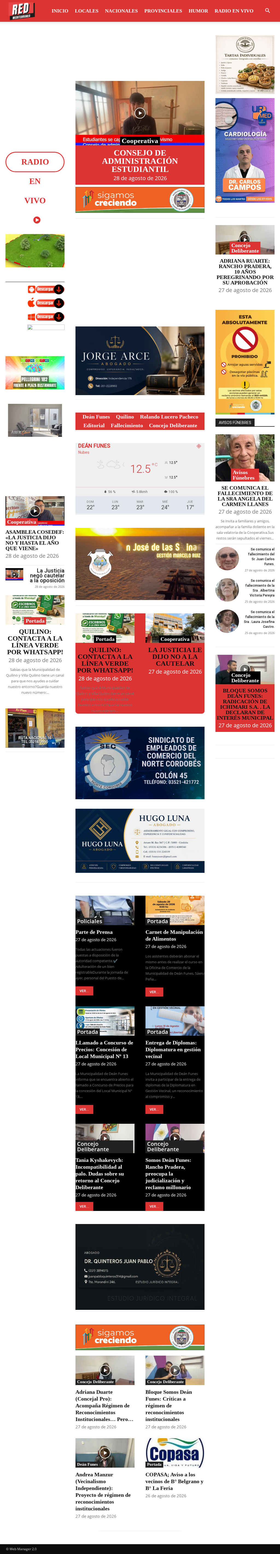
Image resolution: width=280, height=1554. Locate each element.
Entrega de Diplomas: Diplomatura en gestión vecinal (173, 1049)
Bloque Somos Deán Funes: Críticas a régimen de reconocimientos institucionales (168, 1405)
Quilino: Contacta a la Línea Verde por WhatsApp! (35, 642)
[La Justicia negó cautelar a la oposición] (14, 574)
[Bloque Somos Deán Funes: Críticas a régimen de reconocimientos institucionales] (175, 1370)
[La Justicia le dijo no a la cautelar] (175, 628)
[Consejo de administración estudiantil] (140, 113)
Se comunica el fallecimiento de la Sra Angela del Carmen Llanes (245, 496)
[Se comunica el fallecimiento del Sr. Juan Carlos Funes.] (227, 558)
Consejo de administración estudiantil (140, 161)
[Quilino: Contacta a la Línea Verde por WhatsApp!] (35, 610)
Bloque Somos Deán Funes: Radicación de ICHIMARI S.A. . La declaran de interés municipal (245, 704)
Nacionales (121, 11)
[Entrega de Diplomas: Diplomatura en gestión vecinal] (175, 1021)
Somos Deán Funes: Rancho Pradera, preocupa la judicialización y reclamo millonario (168, 1173)
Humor (198, 11)
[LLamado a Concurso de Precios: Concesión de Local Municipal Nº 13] (105, 1021)
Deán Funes (87, 1464)
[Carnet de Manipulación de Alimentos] (175, 910)
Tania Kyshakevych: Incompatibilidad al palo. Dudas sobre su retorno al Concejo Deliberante (99, 1173)
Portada (35, 621)
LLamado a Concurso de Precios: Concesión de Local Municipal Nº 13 (104, 1049)
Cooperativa (21, 522)
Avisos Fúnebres (244, 475)
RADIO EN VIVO (234, 11)
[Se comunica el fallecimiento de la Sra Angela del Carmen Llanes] (245, 457)
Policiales (89, 921)
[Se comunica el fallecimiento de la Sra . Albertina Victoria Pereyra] (227, 590)
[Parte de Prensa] (105, 910)
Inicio (60, 11)
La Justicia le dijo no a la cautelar (175, 656)
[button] (267, 11)
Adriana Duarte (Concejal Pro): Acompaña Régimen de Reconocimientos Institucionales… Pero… (104, 1405)
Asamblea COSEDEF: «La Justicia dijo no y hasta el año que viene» (34, 540)
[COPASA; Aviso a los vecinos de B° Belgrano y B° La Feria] (175, 1453)
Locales (86, 11)
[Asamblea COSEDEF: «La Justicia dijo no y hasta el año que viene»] (35, 511)
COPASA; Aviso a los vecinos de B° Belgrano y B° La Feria (174, 1481)
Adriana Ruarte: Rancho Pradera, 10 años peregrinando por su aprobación (245, 272)
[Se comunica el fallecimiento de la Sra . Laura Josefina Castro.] (227, 621)
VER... (84, 991)
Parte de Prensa (94, 932)
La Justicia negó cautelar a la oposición (47, 575)
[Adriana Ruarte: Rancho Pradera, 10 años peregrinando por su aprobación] (245, 240)
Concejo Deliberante (93, 1146)
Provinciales (163, 11)
